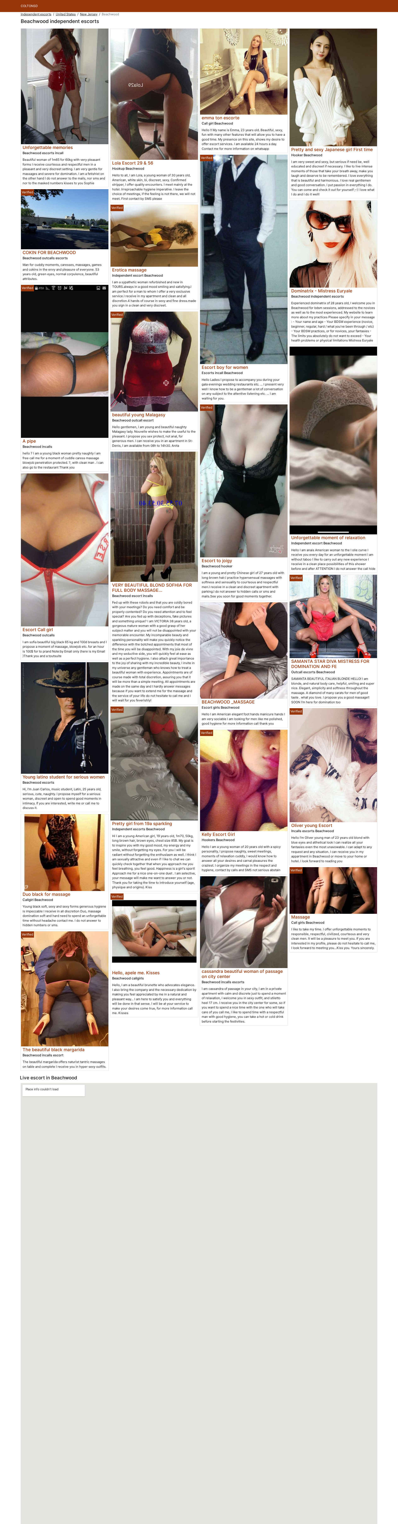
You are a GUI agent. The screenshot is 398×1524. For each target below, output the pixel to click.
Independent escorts (36, 14)
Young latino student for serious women (64, 777)
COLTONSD (29, 6)
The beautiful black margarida (54, 1049)
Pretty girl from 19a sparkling (142, 823)
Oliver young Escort (311, 825)
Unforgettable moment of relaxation (328, 537)
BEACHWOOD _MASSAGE (228, 702)
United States (66, 14)
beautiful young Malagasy (138, 414)
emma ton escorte (220, 117)
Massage (300, 917)
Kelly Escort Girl (218, 834)
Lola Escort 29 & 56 (132, 163)
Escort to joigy (217, 560)
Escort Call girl (38, 629)
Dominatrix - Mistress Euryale (321, 290)
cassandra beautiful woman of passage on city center (242, 974)
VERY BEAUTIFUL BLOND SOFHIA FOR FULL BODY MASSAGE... (152, 587)
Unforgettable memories (48, 147)
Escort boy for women (225, 367)
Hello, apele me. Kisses (136, 972)
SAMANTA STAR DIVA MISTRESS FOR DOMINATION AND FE (330, 664)
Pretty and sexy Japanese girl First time (332, 149)
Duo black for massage (46, 894)
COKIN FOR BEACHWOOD (49, 252)
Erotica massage (129, 269)
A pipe (29, 441)
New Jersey (88, 14)
